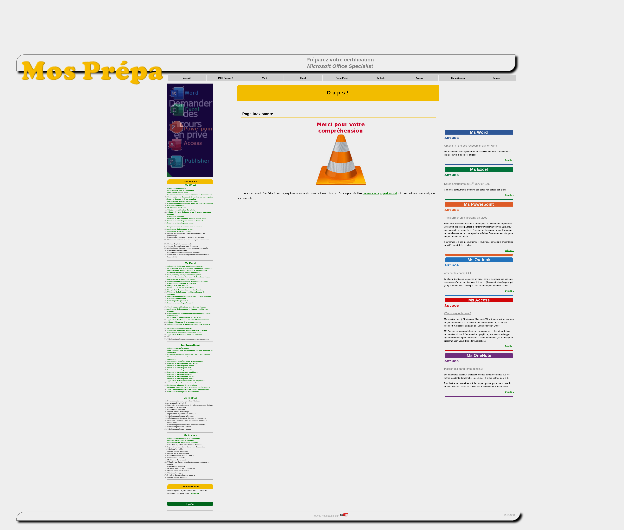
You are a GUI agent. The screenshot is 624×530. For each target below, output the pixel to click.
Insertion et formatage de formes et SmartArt (185, 221)
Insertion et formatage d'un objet (180, 303)
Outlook (380, 78)
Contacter (194, 494)
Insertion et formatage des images (181, 223)
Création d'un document (176, 188)
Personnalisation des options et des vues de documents (189, 195)
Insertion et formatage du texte (179, 368)
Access (419, 78)
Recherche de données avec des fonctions (184, 318)
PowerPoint (342, 78)
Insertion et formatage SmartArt (179, 374)
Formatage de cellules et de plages (181, 279)
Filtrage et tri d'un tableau (177, 286)
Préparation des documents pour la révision (184, 227)
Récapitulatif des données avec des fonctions (185, 290)
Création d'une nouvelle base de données (183, 438)
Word (264, 78)
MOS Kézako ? (225, 78)
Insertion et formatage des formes (180, 365)
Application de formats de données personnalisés (187, 330)
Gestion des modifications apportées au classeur (187, 307)
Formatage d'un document (177, 192)
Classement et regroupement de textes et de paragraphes (190, 203)
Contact (496, 78)
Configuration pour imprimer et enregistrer (184, 275)
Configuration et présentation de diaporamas (185, 361)
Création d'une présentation (178, 348)
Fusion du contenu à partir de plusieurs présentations (188, 387)
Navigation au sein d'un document (180, 190)
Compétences (458, 78)
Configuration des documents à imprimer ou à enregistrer (190, 197)
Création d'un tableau (175, 205)
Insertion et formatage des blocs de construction (186, 218)
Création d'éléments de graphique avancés (184, 322)
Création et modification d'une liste (181, 210)
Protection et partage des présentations (183, 392)
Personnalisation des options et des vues (183, 273)
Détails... (509, 160)
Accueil (187, 78)
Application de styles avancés (179, 231)
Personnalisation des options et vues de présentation (188, 355)
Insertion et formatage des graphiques (182, 372)
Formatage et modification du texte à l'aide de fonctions (189, 296)
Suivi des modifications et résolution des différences (188, 389)
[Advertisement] (113, 31)
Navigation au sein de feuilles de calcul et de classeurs (189, 268)
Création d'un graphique (176, 298)
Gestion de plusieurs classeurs (179, 328)
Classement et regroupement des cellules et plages (187, 281)
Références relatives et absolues (180, 288)
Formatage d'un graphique (177, 301)
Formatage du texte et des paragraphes (183, 201)
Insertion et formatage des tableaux (181, 370)
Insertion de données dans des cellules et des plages (188, 277)
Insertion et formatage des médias (181, 379)
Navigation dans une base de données (182, 442)
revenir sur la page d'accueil (380, 193)
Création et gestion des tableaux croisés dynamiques (188, 324)
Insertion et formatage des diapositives (182, 363)
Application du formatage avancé (180, 229)
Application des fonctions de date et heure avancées (188, 320)
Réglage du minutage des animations (182, 385)
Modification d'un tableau (177, 208)
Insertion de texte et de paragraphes (181, 199)
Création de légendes (175, 216)
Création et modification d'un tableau (181, 283)
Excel (303, 78)
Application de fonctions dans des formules (184, 335)
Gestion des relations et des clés (180, 440)
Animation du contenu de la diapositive (182, 383)
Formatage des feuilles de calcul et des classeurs (187, 270)
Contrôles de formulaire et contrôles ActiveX (185, 332)
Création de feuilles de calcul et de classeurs (185, 266)
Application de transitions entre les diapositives (186, 381)
